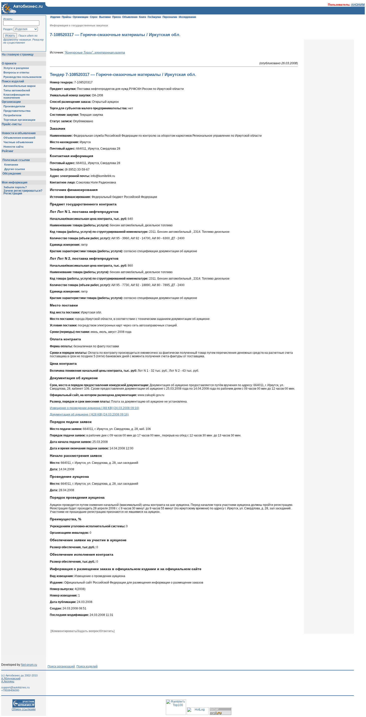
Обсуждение (12, 173)
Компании (11, 164)
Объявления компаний (19, 137)
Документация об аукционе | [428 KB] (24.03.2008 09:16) (89, 414)
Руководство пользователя (22, 76)
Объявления (130, 16)
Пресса (116, 16)
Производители (14, 106)
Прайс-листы (11, 124)
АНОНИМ (358, 4)
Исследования (187, 16)
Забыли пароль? (15, 187)
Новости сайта (13, 146)
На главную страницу (18, 54)
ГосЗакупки (154, 16)
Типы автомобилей (16, 90)
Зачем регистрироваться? (22, 190)
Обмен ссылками (24, 709)
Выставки (105, 16)
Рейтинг (7, 151)
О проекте (9, 63)
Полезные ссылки (16, 160)
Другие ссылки (14, 169)
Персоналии (170, 16)
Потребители (12, 115)
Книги (142, 16)
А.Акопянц (7, 681)
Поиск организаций (61, 666)
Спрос (93, 16)
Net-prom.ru (29, 664)
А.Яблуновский (10, 678)
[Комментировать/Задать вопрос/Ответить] (83, 631)
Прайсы (66, 16)
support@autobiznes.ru (15, 687)
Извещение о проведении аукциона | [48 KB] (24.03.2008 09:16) (94, 408)
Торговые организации (19, 119)
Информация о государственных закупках (79, 25)
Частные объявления (18, 142)
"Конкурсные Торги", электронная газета (94, 52)
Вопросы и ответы (16, 72)
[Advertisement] (140, 645)
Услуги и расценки (16, 67)
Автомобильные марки (19, 85)
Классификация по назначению (16, 96)
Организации (11, 102)
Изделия (55, 16)
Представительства (16, 110)
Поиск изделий (13, 81)
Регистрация (12, 193)
